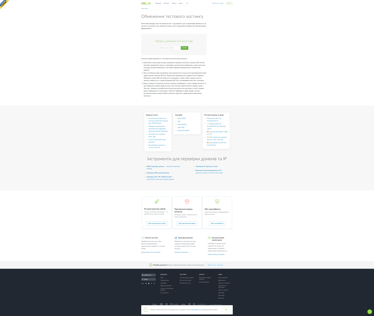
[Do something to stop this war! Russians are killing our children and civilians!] (4, 4)
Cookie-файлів (194, 309)
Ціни (162, 277)
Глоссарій (221, 292)
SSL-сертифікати (204, 282)
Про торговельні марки (187, 223)
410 (179, 121)
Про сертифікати (217, 223)
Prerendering (182, 124)
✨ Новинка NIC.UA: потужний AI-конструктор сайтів (216, 126)
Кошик (187, 3)
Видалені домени (166, 285)
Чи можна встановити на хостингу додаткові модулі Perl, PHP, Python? (158, 121)
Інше (180, 3)
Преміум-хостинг (185, 283)
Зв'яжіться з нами (218, 3)
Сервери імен (165, 280)
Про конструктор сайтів (156, 223)
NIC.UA (146, 3)
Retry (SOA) (182, 118)
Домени (158, 3)
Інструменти (164, 292)
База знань (144, 8)
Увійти (229, 3)
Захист (174, 3)
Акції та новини (223, 290)
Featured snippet (183, 130)
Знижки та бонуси (224, 283)
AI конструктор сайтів (187, 277)
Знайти (184, 48)
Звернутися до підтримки (215, 265)
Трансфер (163, 283)
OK (226, 310)
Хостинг (166, 3)
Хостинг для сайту (185, 280)
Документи (221, 280)
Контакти (221, 298)
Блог (143, 283)
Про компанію (222, 277)
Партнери (221, 295)
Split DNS (181, 127)
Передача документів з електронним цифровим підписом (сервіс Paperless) (158, 129)
